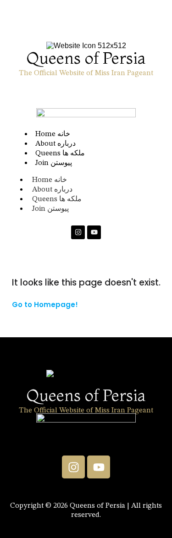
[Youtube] (94, 232)
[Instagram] (78, 232)
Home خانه (49, 180)
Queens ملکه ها (57, 199)
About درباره (52, 189)
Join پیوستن (53, 163)
